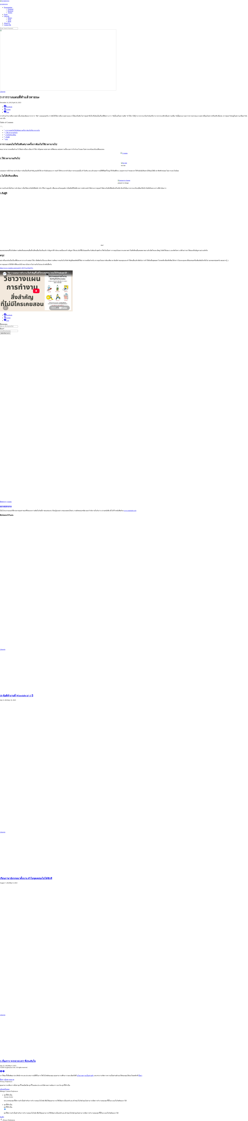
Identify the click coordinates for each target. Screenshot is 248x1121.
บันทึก (2, 1117)
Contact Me (7, 25)
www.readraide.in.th (130, 510)
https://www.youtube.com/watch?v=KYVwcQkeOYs (16, 268)
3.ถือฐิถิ (7, 137)
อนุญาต (11, 1079)
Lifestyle (6, 16)
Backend (10, 11)
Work (9, 19)
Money (10, 18)
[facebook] (1, 1072)
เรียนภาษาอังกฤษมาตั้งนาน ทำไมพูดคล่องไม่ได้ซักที (26, 878)
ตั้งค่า (140, 1075)
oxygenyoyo (4, 4)
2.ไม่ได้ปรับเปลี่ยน (10, 135)
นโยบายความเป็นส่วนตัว (85, 1075)
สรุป (6, 139)
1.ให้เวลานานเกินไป (11, 132)
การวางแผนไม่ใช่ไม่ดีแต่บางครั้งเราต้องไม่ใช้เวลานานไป (22, 130)
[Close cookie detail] (1, 1120)
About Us (7, 23)
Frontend (10, 9)
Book (9, 21)
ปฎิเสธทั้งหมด (4, 1089)
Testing (10, 12)
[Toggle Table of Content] (1, 127)
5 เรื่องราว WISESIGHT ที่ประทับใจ (18, 1061)
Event (5, 14)
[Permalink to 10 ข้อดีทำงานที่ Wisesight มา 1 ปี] (36, 691)
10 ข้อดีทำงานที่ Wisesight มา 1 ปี (16, 695)
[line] (3, 1072)
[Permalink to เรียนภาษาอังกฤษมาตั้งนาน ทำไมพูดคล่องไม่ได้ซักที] (36, 873)
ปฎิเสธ (6, 1079)
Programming (8, 7)
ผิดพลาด (3, 502)
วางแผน (9, 502)
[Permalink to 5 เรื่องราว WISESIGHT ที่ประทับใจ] (36, 1056)
